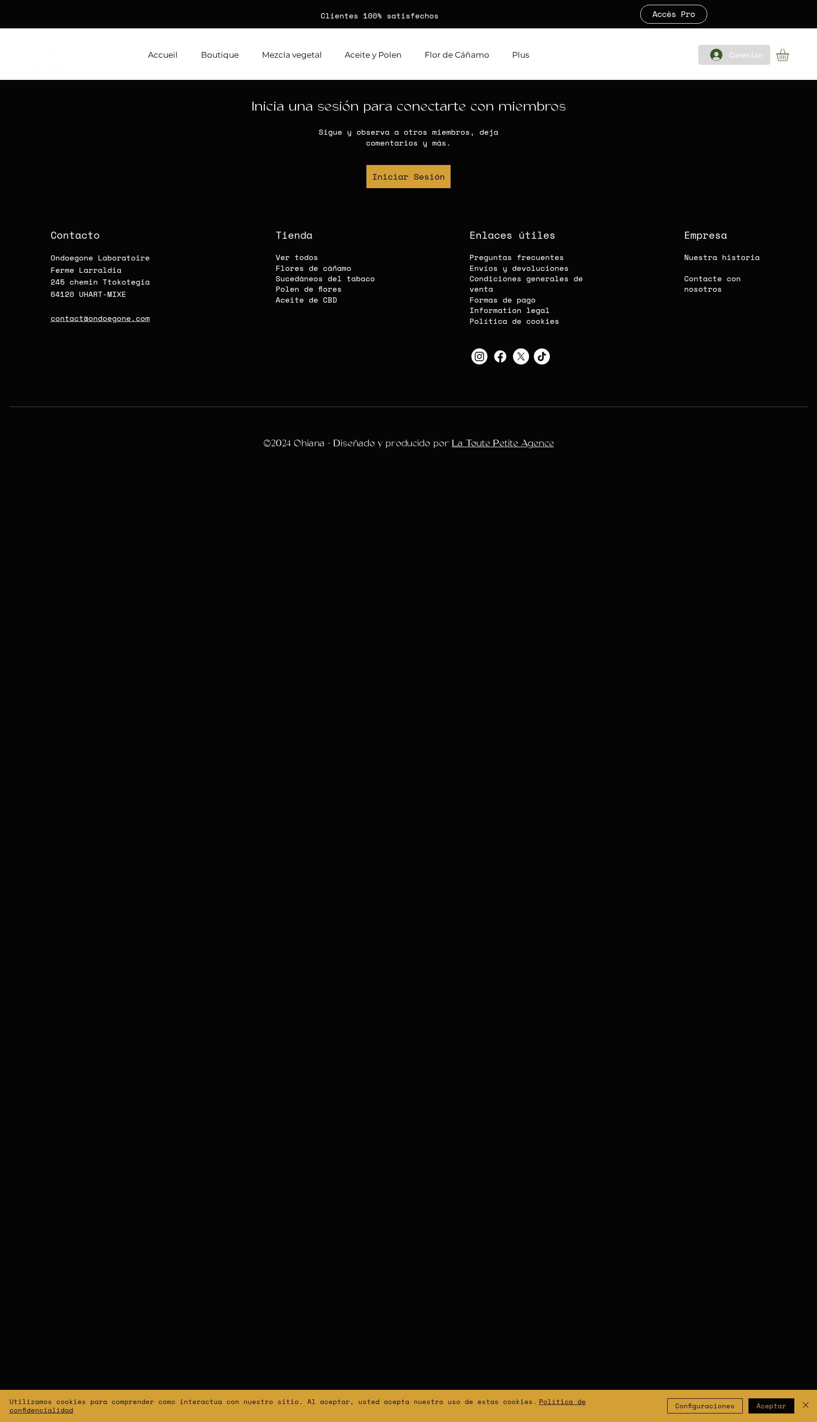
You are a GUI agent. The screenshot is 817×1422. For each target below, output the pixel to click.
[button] (789, 55)
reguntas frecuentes (519, 257)
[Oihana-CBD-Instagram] (479, 356)
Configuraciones (705, 1406)
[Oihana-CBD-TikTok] (542, 356)
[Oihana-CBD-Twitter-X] (521, 356)
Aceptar (771, 1406)
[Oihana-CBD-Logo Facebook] (500, 356)
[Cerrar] (805, 1405)
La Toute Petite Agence (503, 443)
